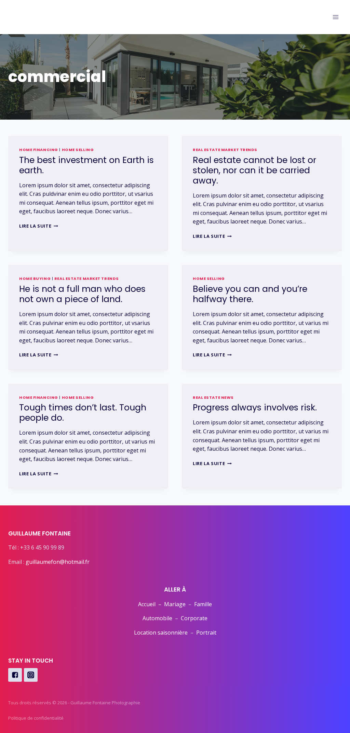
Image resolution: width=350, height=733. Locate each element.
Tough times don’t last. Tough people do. (82, 413)
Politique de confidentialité (36, 718)
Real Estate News (213, 397)
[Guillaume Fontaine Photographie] (33, 19)
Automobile (157, 618)
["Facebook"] (15, 675)
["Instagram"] (31, 675)
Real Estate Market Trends (225, 149)
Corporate (194, 618)
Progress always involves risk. (255, 407)
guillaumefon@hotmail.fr (58, 562)
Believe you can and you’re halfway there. (250, 294)
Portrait (206, 632)
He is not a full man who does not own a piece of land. (82, 294)
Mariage (175, 604)
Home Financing (38, 149)
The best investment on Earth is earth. (86, 165)
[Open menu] (335, 17)
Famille (203, 604)
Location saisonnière (161, 632)
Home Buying (35, 278)
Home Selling (78, 149)
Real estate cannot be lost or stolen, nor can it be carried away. (254, 170)
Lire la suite (38, 226)
